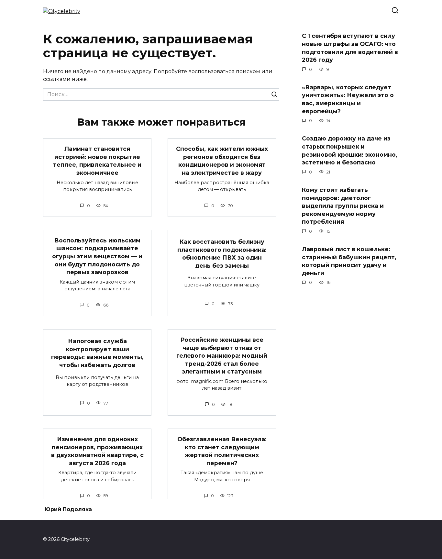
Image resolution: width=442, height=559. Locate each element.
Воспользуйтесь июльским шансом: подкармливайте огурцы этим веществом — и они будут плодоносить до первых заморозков (97, 256)
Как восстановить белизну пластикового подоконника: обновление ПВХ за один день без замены (222, 253)
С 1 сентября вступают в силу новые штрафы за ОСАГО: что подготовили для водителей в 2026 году (350, 47)
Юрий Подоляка (68, 509)
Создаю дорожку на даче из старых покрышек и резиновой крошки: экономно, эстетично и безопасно (349, 150)
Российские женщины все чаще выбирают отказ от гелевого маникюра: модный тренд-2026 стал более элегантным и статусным (221, 355)
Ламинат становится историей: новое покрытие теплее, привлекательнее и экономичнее (97, 160)
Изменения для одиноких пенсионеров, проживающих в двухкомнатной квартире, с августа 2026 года (97, 451)
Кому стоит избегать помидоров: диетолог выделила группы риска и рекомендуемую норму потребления (343, 205)
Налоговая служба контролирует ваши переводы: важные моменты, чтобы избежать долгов (97, 353)
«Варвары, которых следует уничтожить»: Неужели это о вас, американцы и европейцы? (348, 99)
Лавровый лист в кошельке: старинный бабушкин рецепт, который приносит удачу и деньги (349, 261)
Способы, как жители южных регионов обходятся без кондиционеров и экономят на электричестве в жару (222, 160)
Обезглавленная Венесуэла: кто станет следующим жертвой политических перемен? (222, 451)
